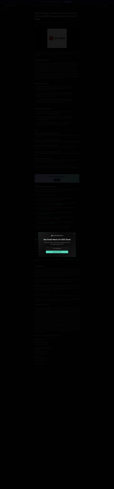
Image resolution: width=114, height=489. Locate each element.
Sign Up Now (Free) (57, 251)
